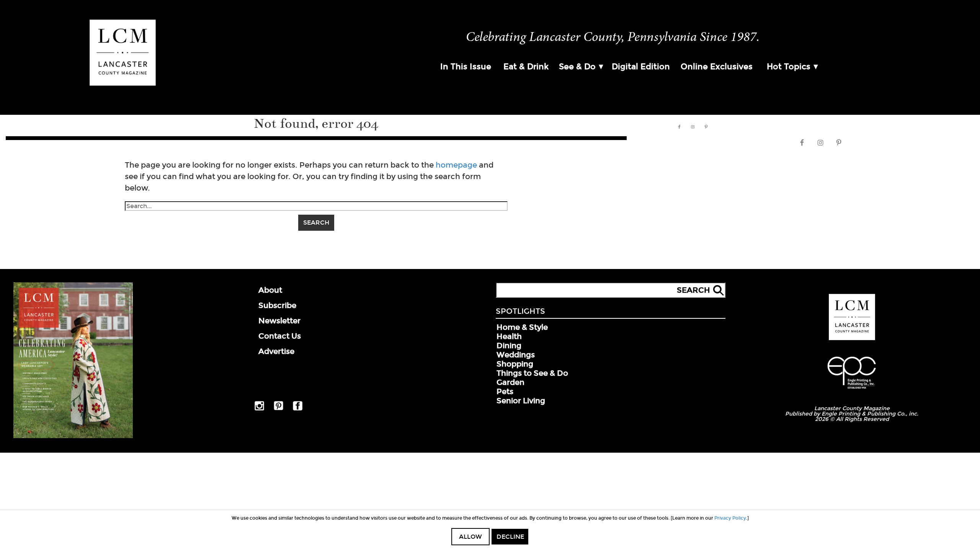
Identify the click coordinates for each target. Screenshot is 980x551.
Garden (510, 382)
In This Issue (465, 67)
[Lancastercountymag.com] (852, 339)
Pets (505, 391)
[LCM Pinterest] (278, 409)
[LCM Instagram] (259, 409)
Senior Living (521, 400)
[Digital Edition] (73, 437)
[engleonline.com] (852, 390)
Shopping (515, 363)
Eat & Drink (526, 67)
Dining (509, 345)
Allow (470, 536)
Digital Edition (641, 67)
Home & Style (522, 327)
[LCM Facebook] (297, 409)
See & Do (577, 67)
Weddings (516, 354)
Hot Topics (788, 67)
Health (509, 336)
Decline (510, 536)
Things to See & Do (532, 373)
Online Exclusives (717, 67)
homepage (456, 165)
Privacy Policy (730, 518)
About (270, 290)
